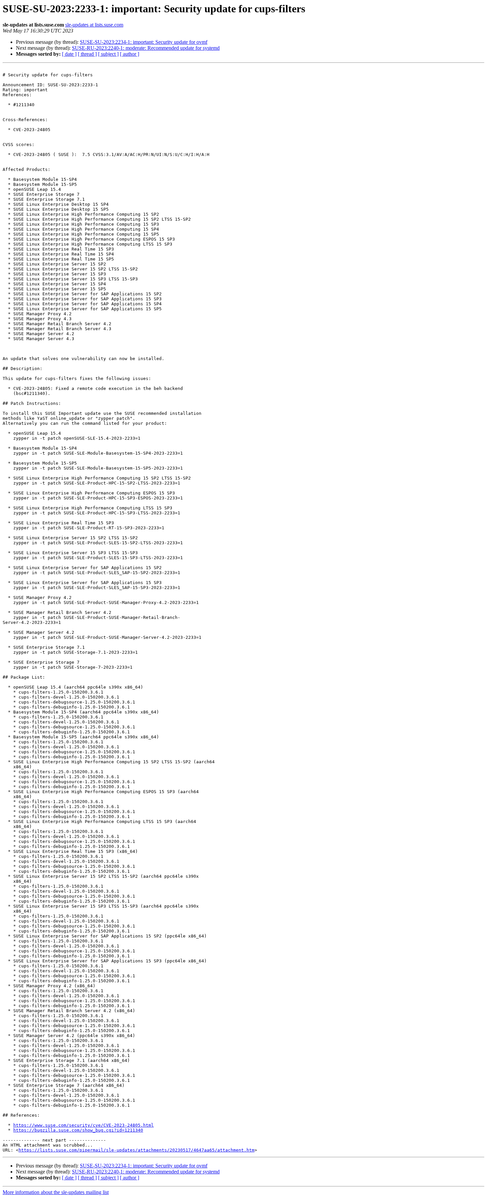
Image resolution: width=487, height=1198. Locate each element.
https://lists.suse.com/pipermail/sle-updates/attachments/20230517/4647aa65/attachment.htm (136, 1150)
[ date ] (69, 54)
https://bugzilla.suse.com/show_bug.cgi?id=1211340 (78, 1130)
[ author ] (129, 54)
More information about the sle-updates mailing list (56, 1192)
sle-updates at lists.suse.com (94, 25)
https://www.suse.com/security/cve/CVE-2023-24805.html (83, 1125)
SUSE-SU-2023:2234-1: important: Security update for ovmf (143, 42)
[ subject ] (108, 54)
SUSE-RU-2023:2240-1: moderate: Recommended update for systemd (146, 48)
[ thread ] (87, 54)
